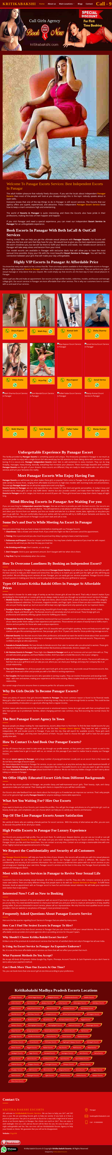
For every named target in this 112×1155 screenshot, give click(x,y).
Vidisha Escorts (81, 1075)
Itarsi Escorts (31, 1003)
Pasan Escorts (66, 1036)
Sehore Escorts (32, 1059)
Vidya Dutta (17, 379)
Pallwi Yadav (72, 429)
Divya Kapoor (17, 330)
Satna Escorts (98, 1053)
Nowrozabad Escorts (51, 1031)
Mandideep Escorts (87, 1008)
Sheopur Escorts (68, 1064)
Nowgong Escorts (32, 1031)
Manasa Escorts (52, 1008)
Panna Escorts (51, 1036)
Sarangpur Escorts (67, 1053)
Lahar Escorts (62, 1003)
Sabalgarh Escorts (17, 1053)
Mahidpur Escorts (98, 1003)
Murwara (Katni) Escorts (66, 1020)
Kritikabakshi (19, 4)
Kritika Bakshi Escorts (60, 1152)
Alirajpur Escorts (16, 997)
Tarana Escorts (16, 1075)
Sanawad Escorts (49, 1053)
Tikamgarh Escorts (33, 1075)
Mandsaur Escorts (33, 1014)
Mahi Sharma (17, 429)
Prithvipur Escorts (50, 1042)
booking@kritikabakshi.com (100, 1116)
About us (52, 4)
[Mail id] (87, 1122)
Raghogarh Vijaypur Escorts (71, 1042)
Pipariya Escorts (83, 1036)
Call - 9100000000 (96, 1122)
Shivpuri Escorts (85, 1064)
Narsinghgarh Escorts (35, 1025)
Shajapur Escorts (33, 1064)
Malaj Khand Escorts (33, 1008)
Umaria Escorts (65, 1075)
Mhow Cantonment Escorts (71, 1014)
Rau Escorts (63, 1048)
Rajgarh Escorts (32, 1048)
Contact (89, 4)
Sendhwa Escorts (48, 1059)
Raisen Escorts (16, 1048)
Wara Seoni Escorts (17, 1081)
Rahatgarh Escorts (93, 1042)
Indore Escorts (16, 1003)
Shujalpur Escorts (17, 1070)
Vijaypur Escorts (97, 1075)
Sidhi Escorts (33, 1070)
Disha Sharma (99, 330)
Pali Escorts (84, 1031)
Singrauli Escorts (64, 1070)
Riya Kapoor (72, 379)
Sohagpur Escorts (96, 1070)
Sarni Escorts (84, 1053)
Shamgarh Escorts (51, 1064)
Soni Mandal (45, 429)
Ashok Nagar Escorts (34, 997)
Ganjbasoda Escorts (71, 997)
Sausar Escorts (16, 1059)
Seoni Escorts (64, 1059)
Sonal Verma (100, 379)
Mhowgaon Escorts (93, 1014)
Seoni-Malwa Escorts (82, 1059)
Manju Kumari (99, 429)
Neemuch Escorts (74, 1025)
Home (42, 4)
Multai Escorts (32, 1020)
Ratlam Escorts (48, 1048)
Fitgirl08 (13, 1133)
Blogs (80, 4)
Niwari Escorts (15, 1031)
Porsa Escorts (34, 1042)
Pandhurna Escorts (34, 1036)
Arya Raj (42, 380)
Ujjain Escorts (49, 1075)
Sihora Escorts (48, 1070)
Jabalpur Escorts (47, 1003)
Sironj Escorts (80, 1070)
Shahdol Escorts (16, 1064)
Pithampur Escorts (17, 1042)
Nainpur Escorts (16, 1025)
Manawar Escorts (68, 1008)
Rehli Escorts (77, 1048)
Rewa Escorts (92, 1048)
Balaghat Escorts (53, 997)
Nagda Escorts (85, 1020)
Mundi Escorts (48, 1020)
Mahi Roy (42, 331)
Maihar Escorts (16, 1008)
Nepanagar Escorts (92, 1025)
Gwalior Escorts (89, 997)
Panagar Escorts (16, 1036)
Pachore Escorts (69, 1031)
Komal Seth (72, 330)
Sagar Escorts (33, 1053)
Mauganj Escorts (51, 1014)
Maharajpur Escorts (80, 1003)
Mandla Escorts (16, 1014)
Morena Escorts (16, 1020)
